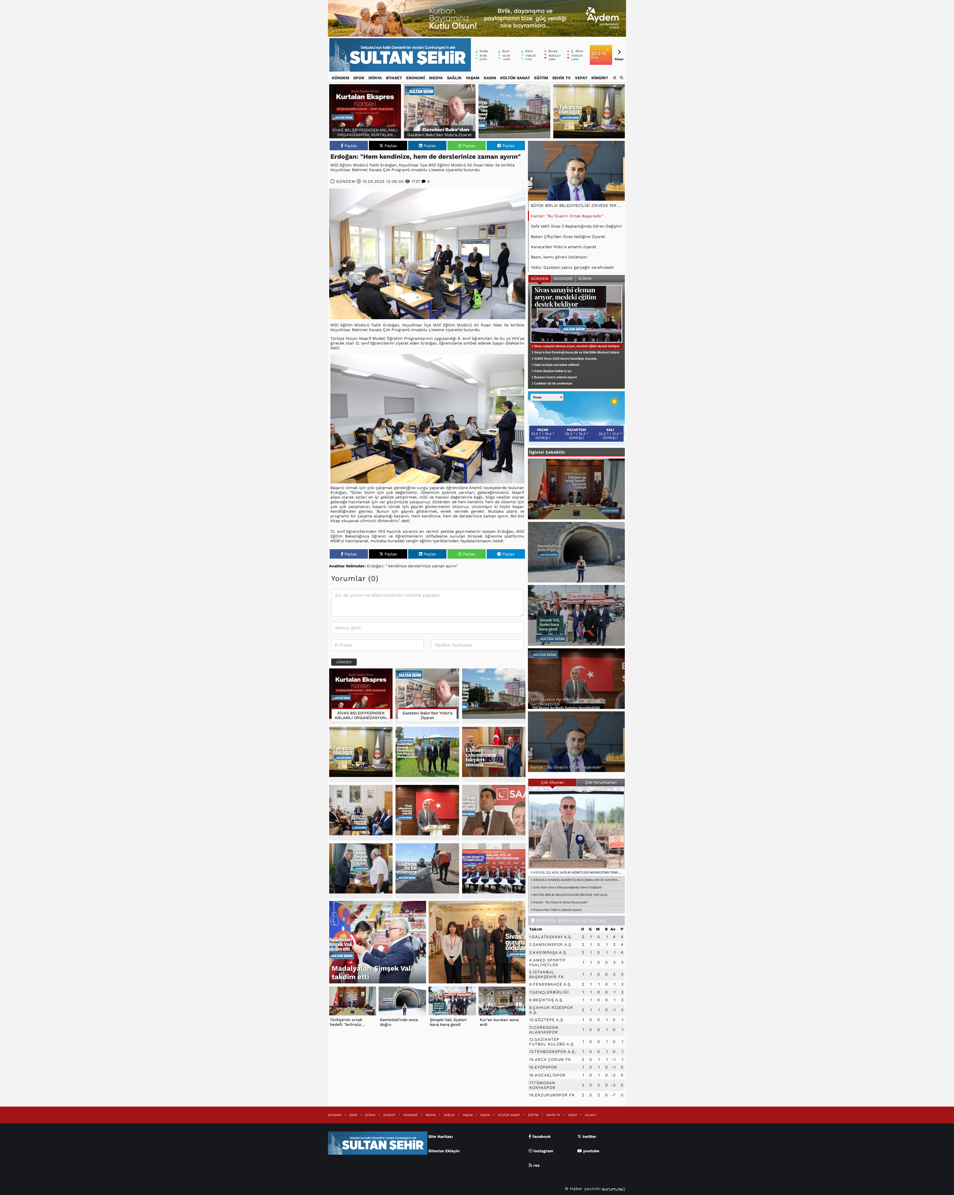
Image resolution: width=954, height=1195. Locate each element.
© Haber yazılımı (583, 1188)
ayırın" (452, 566)
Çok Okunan (552, 782)
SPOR (358, 78)
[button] (622, 78)
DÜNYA (375, 78)
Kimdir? (599, 78)
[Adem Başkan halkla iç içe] (361, 871)
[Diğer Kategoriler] (614, 77)
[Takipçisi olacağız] (589, 111)
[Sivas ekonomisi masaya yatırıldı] (427, 812)
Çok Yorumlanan (601, 782)
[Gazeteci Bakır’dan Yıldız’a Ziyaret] (427, 696)
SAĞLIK (454, 78)
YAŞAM (472, 78)
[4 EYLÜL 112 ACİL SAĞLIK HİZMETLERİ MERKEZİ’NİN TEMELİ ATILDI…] (576, 827)
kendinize (397, 566)
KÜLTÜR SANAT (515, 78)
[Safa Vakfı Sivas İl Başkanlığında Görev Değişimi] (576, 170)
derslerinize (419, 566)
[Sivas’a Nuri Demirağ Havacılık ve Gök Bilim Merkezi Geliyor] (427, 754)
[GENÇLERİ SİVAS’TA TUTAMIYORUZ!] (493, 871)
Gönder (344, 662)
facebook (541, 1136)
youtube (590, 1151)
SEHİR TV (561, 78)
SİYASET (394, 78)
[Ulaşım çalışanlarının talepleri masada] (493, 754)
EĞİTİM (541, 78)
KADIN (490, 78)
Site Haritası (440, 1136)
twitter (588, 1136)
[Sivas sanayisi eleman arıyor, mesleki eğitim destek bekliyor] (576, 335)
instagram (542, 1151)
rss (536, 1165)
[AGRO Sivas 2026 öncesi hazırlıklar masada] (361, 812)
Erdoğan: (375, 566)
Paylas (351, 145)
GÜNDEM (340, 78)
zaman (438, 566)
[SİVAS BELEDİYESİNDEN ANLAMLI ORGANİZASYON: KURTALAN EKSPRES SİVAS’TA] (361, 696)
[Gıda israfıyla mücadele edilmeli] (493, 812)
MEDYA (436, 78)
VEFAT (581, 78)
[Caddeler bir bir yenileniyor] (427, 871)
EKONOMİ (415, 78)
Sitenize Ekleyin (444, 1151)
